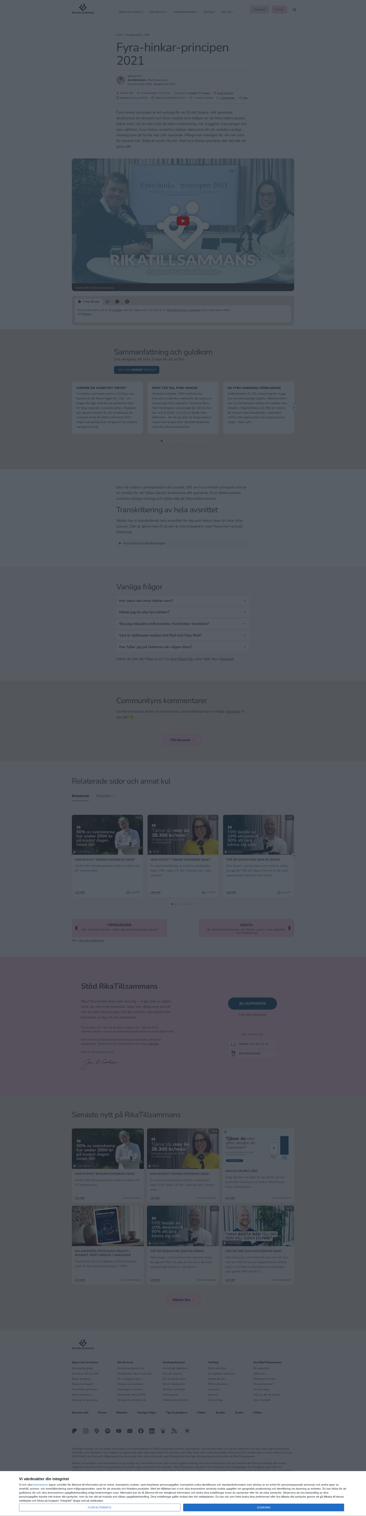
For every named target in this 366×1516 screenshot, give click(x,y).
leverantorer (40, 1484)
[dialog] (183, 1493)
